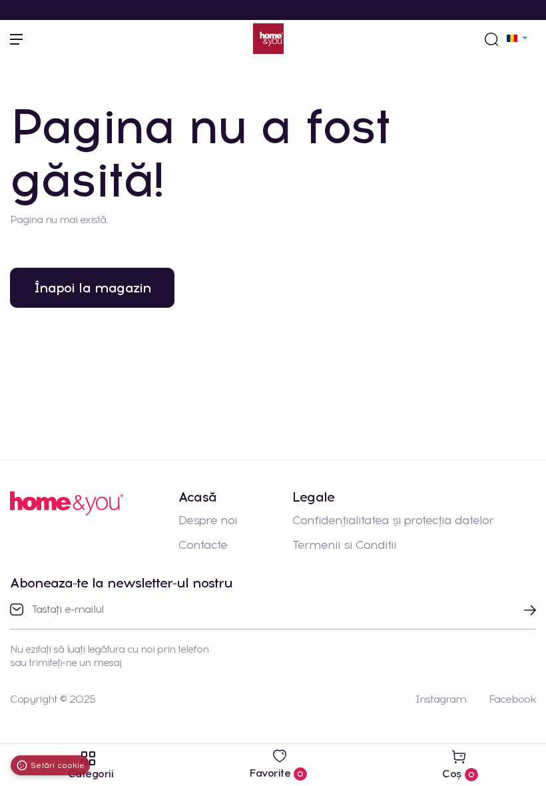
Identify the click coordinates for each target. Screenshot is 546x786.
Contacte (202, 545)
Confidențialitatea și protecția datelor (392, 520)
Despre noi (207, 520)
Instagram (440, 699)
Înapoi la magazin (92, 288)
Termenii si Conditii (344, 545)
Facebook (512, 699)
